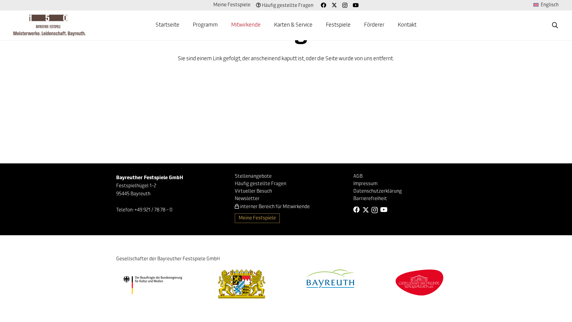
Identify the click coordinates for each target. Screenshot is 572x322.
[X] (334, 5)
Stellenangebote (253, 176)
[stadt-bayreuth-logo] (330, 279)
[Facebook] (323, 5)
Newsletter (247, 198)
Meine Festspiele (232, 5)
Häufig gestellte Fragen (287, 5)
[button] (222, 25)
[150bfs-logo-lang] (49, 25)
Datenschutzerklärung (377, 191)
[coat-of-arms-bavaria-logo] (241, 284)
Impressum (365, 184)
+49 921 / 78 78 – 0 (153, 210)
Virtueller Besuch (253, 191)
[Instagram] (344, 5)
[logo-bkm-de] (152, 285)
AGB (358, 176)
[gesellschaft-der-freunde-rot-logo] (419, 282)
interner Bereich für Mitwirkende (275, 207)
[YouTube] (356, 5)
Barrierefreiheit (370, 198)
